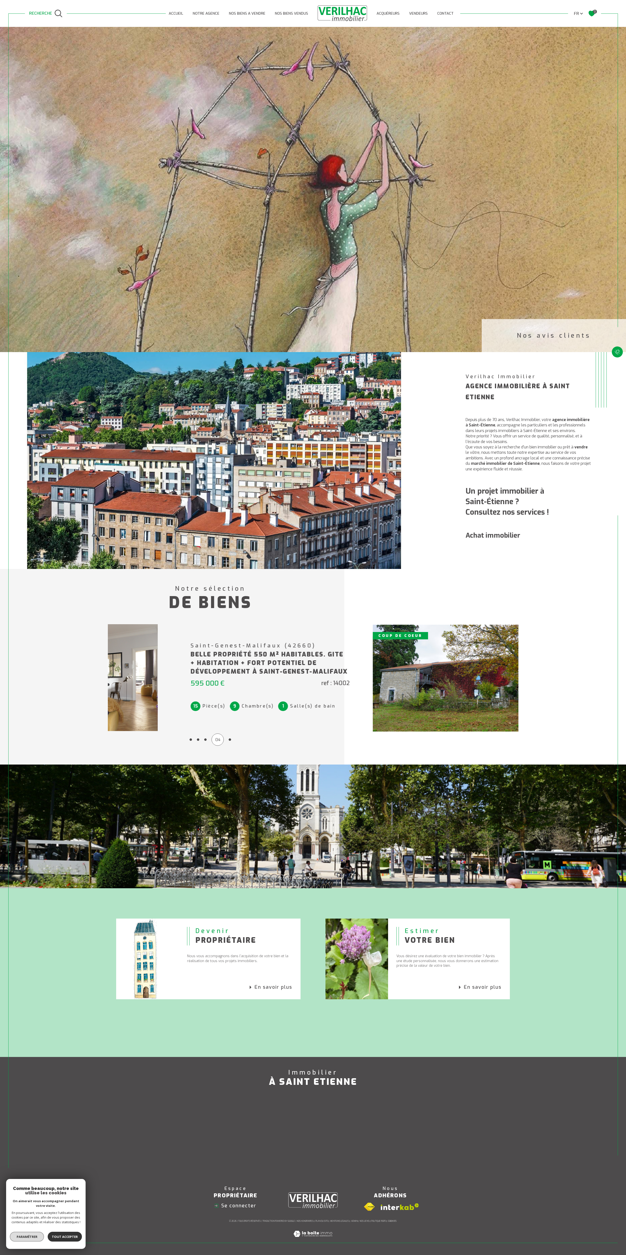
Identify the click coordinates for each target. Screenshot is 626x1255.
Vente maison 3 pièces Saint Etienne (438, 1119)
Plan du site (321, 1221)
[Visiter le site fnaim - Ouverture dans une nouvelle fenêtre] (369, 1206)
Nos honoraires (305, 1221)
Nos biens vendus (291, 13)
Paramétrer (27, 1236)
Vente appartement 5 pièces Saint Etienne (445, 1148)
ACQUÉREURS (388, 13)
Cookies (392, 1221)
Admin (354, 1221)
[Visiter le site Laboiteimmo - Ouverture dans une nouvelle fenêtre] (313, 1240)
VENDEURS (418, 13)
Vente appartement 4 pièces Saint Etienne (445, 1138)
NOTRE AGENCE (206, 13)
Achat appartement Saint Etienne (179, 1129)
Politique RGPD (378, 1221)
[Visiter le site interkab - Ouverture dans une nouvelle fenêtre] (400, 1206)
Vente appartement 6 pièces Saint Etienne (445, 1158)
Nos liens (364, 1221)
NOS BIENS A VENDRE (247, 13)
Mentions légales (339, 1221)
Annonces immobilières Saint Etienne (307, 1119)
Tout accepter (65, 1236)
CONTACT (445, 13)
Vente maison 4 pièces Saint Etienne (438, 1129)
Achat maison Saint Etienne (172, 1119)
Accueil (176, 13)
